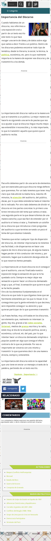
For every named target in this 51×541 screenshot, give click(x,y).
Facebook (29, 4)
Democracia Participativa (16, 518)
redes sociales (35, 323)
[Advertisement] (20, 90)
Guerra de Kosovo (13, 484)
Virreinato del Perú (13, 522)
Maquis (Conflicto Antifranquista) (19, 472)
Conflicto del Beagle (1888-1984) (19, 511)
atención (17, 197)
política (5, 55)
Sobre (47, 534)
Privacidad (35, 534)
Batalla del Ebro (12, 480)
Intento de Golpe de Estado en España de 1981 (24, 499)
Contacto (8, 535)
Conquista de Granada (15, 488)
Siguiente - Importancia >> (26, 374)
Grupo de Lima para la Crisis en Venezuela (22, 515)
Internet (5, 326)
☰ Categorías (12, 11)
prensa (25, 326)
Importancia (4, 3)
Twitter (35, 4)
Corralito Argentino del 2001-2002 (19, 507)
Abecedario (36, 408)
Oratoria (14, 408)
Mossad (10, 476)
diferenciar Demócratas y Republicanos (21, 503)
